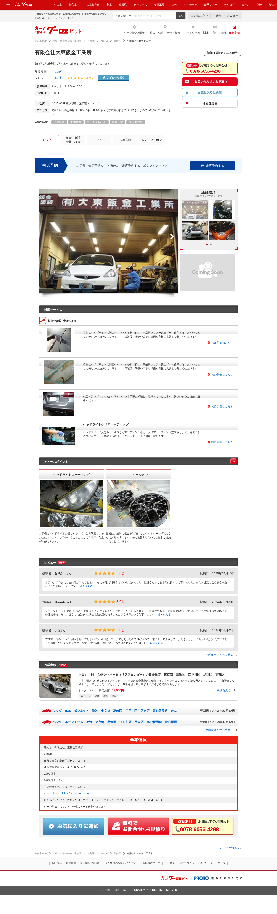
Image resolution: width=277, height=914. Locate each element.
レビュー (99, 140)
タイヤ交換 (190, 4)
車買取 (123, 4)
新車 (109, 4)
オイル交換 (193, 32)
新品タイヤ (210, 4)
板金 (97, 695)
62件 (58, 78)
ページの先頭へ (228, 848)
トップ (46, 140)
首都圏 (91, 40)
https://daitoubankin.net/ (76, 793)
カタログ (229, 4)
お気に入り (201, 15)
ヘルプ (202, 863)
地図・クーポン (151, 140)
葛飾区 (117, 40)
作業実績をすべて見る (219, 730)
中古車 (58, 4)
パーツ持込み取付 (135, 32)
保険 (259, 4)
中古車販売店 (92, 4)
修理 (114, 695)
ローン (246, 4)
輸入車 (73, 4)
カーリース (140, 4)
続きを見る (86, 586)
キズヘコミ (85, 695)
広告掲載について (150, 863)
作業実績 (234, 32)
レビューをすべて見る (219, 654)
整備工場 (159, 4)
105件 (59, 71)
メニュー (232, 15)
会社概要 (57, 863)
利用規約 (71, 863)
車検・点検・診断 (215, 32)
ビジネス (169, 863)
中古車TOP (41, 40)
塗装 (105, 695)
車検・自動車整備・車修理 (67, 40)
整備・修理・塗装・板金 (165, 32)
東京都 (104, 40)
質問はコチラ (186, 863)
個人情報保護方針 (90, 863)
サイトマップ (217, 863)
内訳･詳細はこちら (222, 342)
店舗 (219, 15)
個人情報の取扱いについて (120, 863)
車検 (174, 4)
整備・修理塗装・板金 (73, 140)
